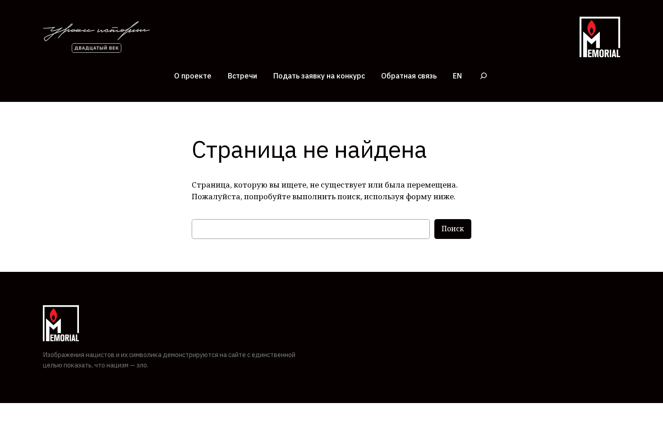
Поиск (453, 229)
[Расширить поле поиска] (483, 75)
